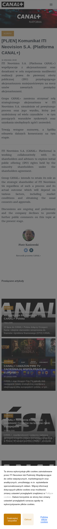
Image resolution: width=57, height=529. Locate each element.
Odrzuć (27, 519)
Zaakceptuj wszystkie (12, 519)
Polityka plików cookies (44, 519)
